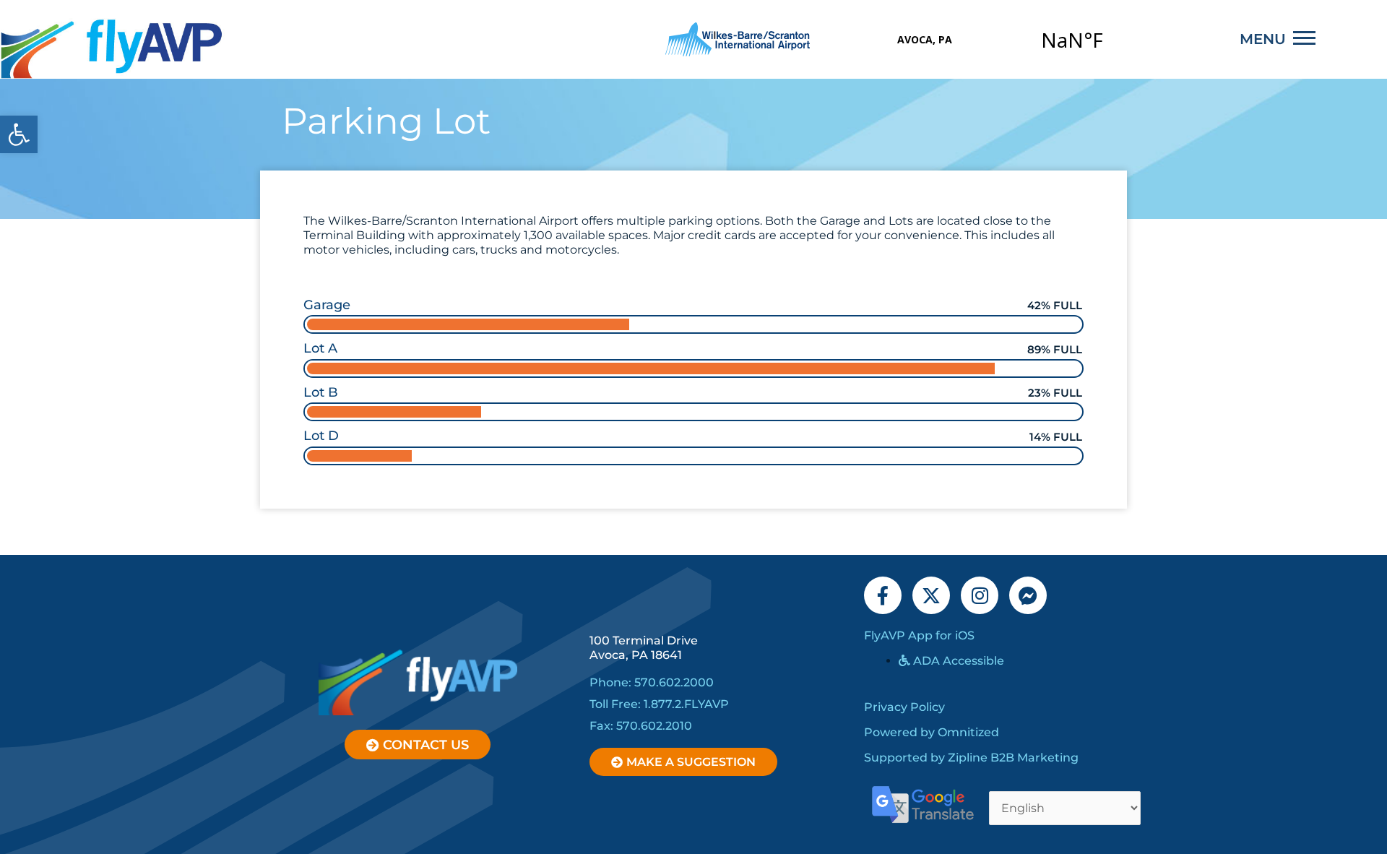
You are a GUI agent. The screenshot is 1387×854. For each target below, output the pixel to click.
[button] (19, 134)
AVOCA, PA (998, 39)
